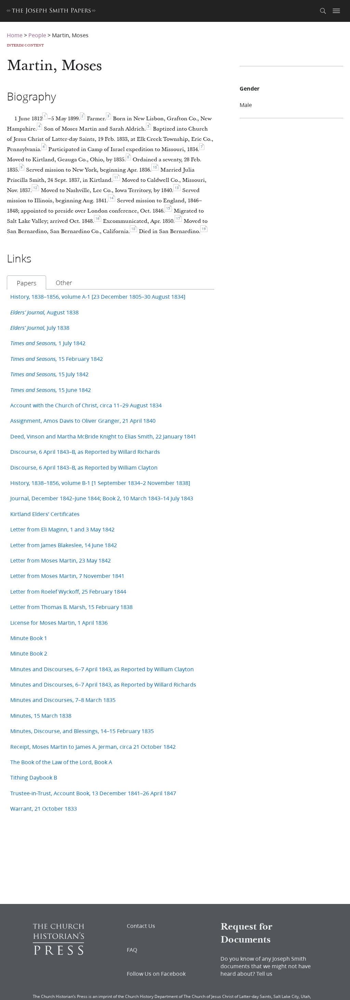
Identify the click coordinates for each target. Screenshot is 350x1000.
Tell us (264, 973)
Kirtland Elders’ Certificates (45, 514)
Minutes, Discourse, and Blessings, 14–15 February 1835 (82, 731)
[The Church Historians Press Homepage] (58, 953)
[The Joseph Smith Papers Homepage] (51, 12)
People (37, 35)
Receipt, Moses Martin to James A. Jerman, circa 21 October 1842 (93, 747)
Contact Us (141, 926)
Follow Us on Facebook (156, 973)
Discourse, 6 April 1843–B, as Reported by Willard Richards (85, 452)
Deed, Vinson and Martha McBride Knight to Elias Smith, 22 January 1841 (103, 436)
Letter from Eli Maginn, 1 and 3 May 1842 (62, 529)
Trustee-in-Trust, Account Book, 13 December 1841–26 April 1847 (93, 793)
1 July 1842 (47, 343)
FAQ (132, 950)
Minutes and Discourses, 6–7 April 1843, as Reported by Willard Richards (103, 684)
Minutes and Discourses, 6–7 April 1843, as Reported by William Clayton (102, 669)
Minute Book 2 (28, 653)
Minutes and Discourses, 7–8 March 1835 (63, 700)
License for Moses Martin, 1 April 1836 (59, 622)
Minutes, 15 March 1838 (40, 715)
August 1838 (44, 312)
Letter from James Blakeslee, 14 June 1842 (63, 545)
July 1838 (39, 328)
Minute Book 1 (28, 638)
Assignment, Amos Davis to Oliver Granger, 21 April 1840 (83, 420)
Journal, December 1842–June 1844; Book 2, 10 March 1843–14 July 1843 (101, 498)
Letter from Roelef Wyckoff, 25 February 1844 (68, 591)
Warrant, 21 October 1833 (43, 808)
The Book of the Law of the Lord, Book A (61, 762)
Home (15, 35)
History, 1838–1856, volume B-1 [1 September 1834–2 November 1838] (100, 483)
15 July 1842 (49, 374)
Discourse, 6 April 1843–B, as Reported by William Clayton (84, 467)
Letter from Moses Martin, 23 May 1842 (60, 560)
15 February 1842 (56, 359)
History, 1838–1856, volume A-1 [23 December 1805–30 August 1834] (97, 296)
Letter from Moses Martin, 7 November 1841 (67, 576)
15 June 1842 (50, 390)
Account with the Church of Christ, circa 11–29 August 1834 (86, 405)
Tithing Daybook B (33, 777)
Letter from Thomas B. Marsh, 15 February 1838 (71, 607)
